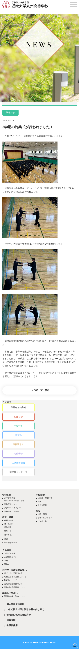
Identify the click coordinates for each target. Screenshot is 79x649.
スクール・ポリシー (12, 507)
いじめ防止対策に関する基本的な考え (25, 609)
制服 (39, 501)
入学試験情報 (9, 553)
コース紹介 (8, 523)
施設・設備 (42, 514)
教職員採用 (12, 625)
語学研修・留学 (10, 542)
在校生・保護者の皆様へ (14, 569)
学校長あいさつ (10, 504)
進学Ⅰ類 (8, 531)
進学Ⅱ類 (8, 534)
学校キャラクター (11, 511)
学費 (6, 560)
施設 (38, 510)
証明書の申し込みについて (15, 596)
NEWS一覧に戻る (40, 390)
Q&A (6, 564)
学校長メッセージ (18, 472)
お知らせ (18, 416)
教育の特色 (8, 520)
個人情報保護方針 (15, 604)
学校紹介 (6, 494)
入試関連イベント (11, 557)
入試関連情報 (18, 462)
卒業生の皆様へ (10, 593)
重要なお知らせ (18, 407)
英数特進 (8, 527)
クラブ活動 (42, 505)
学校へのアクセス (45, 517)
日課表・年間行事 (45, 498)
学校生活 (40, 494)
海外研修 (18, 453)
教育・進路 (7, 517)
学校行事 (18, 425)
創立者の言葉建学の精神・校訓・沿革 (14, 499)
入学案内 (6, 550)
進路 (6, 539)
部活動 (18, 435)
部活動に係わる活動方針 (19, 614)
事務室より (18, 444)
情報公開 (11, 620)
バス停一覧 (42, 521)
